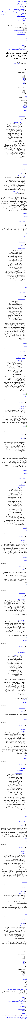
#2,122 (23, 173)
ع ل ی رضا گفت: (17, 122)
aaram (15, 61)
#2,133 (23, 650)
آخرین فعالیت (4, 12)
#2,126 (23, 355)
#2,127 (23, 406)
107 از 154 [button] (20, 97)
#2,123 (23, 225)
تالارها (23, 7)
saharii (25, 428)
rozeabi (25, 110)
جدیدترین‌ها (22, 10)
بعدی (26, 96)
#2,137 (23, 825)
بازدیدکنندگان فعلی (20, 14)
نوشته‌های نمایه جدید (12, 12)
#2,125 (23, 296)
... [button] (24, 69)
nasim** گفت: (21, 408)
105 (24, 78)
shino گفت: (22, 485)
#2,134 (23, 711)
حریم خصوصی (21, 1009)
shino (26, 287)
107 (24, 80)
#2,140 (23, 923)
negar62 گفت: (21, 599)
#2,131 (23, 569)
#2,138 (23, 851)
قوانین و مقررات (21, 1007)
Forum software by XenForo (14, 1015)
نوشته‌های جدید (21, 9)
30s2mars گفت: (21, 770)
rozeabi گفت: (21, 248)
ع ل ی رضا (24, 236)
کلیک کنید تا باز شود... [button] (17, 141)
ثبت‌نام (25, 40)
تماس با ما (22, 1006)
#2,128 (23, 438)
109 (24, 83)
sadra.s (25, 396)
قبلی (26, 65)
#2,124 (23, 245)
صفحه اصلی (22, 6)
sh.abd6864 (24, 882)
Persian (23, 1003)
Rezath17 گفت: (21, 894)
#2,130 (23, 540)
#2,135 (23, 729)
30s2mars (25, 640)
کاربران (23, 13)
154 (24, 93)
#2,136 (23, 768)
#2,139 (23, 891)
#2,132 (23, 596)
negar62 (25, 560)
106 (24, 79)
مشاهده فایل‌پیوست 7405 (19, 191)
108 (24, 82)
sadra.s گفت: (22, 440)
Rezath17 (25, 164)
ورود (26, 37)
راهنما (23, 1010)
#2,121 (23, 119)
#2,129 (23, 482)
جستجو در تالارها (13, 9)
